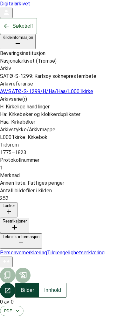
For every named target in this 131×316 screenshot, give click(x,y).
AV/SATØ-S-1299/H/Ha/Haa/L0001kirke (46, 91)
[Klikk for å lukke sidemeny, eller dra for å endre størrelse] (6, 262)
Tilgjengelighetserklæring (76, 253)
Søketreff (22, 26)
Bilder (27, 290)
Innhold (52, 290)
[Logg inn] (6, 13)
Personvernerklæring (23, 253)
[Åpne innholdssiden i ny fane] (7, 290)
